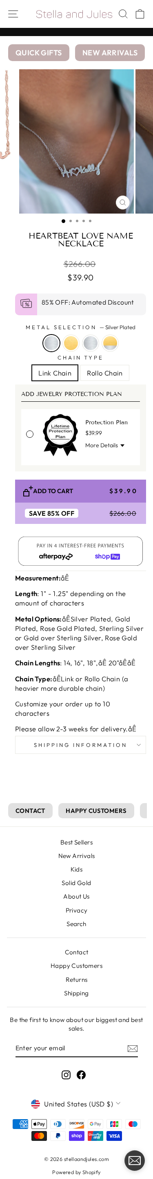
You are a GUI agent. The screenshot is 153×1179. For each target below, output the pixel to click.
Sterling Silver (90, 343)
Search (76, 924)
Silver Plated (51, 343)
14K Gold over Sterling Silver (110, 343)
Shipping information (80, 745)
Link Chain (54, 373)
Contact (77, 952)
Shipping (76, 993)
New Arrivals (76, 856)
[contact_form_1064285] (134, 1160)
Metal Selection (81, 327)
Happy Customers (76, 966)
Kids (77, 869)
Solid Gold (76, 883)
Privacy (77, 910)
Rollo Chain (105, 373)
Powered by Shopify (76, 1172)
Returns (77, 979)
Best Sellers (76, 842)
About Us (76, 896)
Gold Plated (71, 343)
